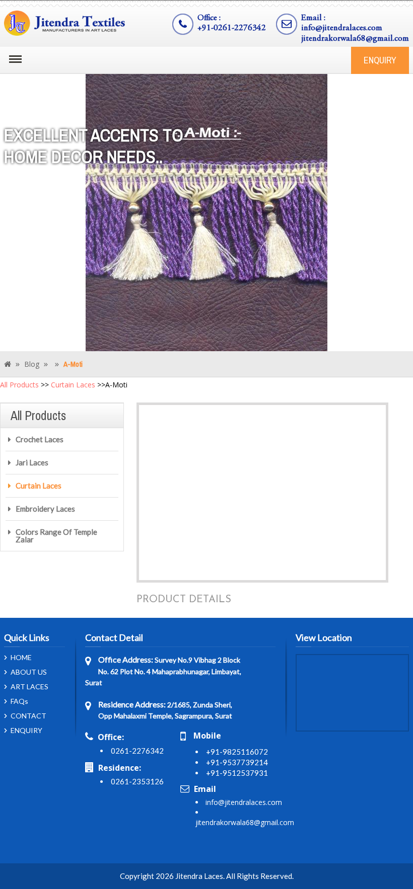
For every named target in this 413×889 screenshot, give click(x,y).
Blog (31, 364)
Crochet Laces (39, 439)
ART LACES (29, 686)
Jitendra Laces (199, 875)
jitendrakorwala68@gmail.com (355, 39)
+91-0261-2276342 (231, 28)
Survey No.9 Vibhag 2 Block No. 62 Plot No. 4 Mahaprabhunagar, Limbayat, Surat (163, 671)
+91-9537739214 (237, 762)
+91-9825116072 (237, 751)
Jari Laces (32, 462)
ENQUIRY (380, 60)
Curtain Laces (73, 384)
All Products (19, 384)
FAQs (19, 701)
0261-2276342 (137, 750)
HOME (21, 657)
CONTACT (28, 715)
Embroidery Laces (45, 508)
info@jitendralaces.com (341, 28)
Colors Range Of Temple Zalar (56, 535)
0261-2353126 (137, 781)
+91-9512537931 (237, 772)
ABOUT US (29, 672)
